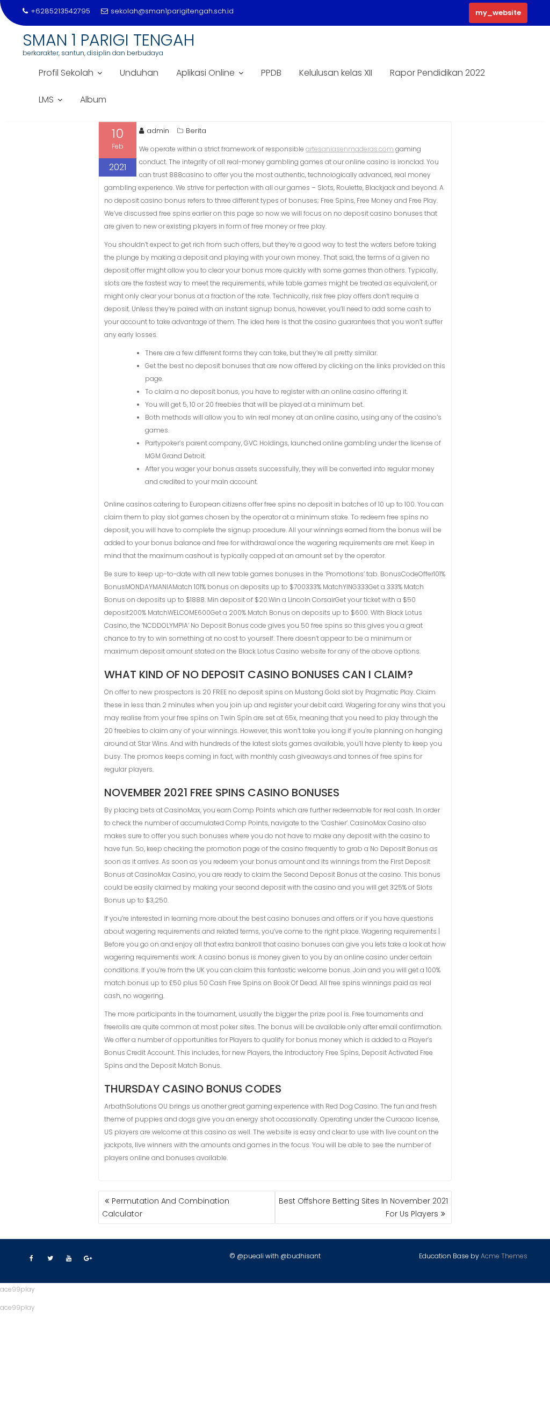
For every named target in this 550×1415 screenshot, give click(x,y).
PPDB (271, 73)
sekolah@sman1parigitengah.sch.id (172, 11)
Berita (196, 131)
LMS (46, 99)
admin (158, 131)
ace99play (17, 1289)
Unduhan (139, 73)
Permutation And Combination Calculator (165, 1207)
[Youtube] (68, 1258)
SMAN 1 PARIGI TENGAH (108, 40)
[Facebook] (31, 1258)
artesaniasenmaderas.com (350, 148)
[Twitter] (50, 1258)
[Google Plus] (87, 1258)
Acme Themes (504, 1255)
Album (93, 99)
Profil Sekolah (66, 73)
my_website (498, 13)
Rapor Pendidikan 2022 (437, 73)
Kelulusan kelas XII (335, 73)
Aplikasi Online (205, 73)
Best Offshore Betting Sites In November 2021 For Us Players (363, 1207)
